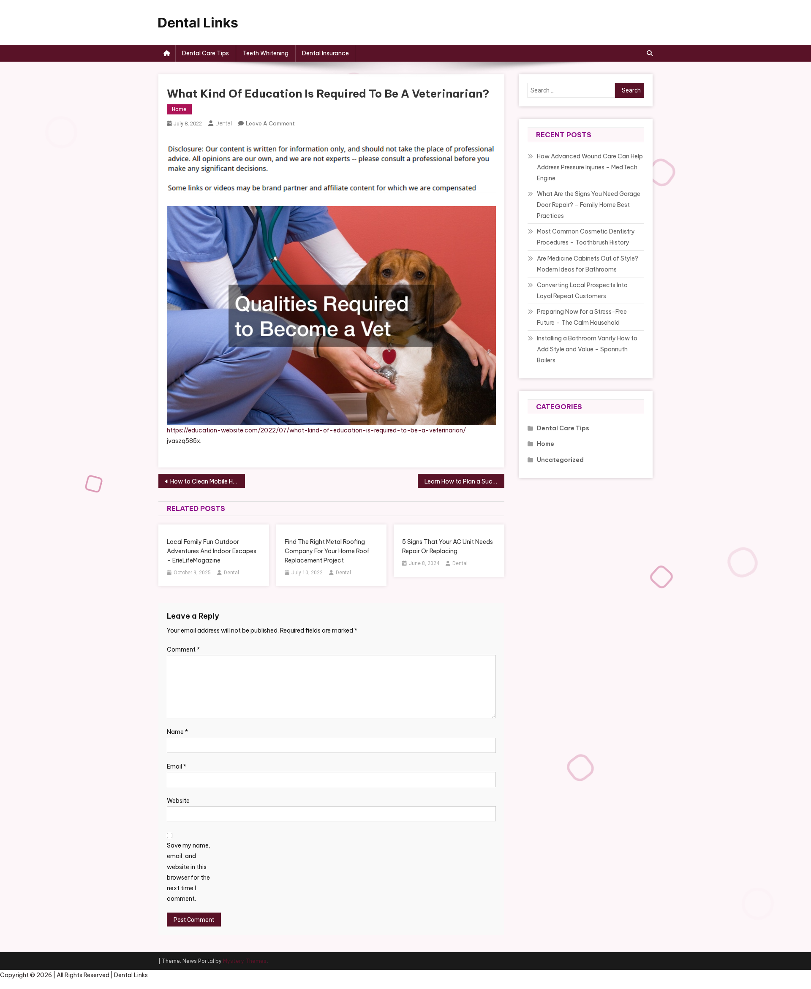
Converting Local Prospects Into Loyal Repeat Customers (582, 290)
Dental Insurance (325, 53)
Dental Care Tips (205, 53)
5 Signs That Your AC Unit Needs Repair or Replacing (447, 546)
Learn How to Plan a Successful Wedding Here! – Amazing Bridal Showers (464, 481)
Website (178, 800)
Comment (183, 649)
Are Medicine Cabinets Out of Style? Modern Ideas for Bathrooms (587, 264)
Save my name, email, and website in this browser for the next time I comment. (188, 872)
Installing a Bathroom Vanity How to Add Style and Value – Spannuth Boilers (587, 349)
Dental (223, 123)
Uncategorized (560, 460)
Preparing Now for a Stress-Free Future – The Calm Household (582, 317)
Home (179, 109)
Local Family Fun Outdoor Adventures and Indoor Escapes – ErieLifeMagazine (211, 551)
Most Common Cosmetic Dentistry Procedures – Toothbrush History (586, 237)
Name (177, 732)
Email (176, 766)
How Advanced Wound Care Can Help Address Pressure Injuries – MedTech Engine (590, 167)
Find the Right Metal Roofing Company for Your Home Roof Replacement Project (327, 551)
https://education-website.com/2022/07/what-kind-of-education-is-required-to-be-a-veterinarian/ (316, 430)
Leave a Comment (270, 123)
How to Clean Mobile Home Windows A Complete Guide (207, 481)
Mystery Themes (245, 961)
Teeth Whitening (265, 53)
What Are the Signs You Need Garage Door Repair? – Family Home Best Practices (588, 205)
